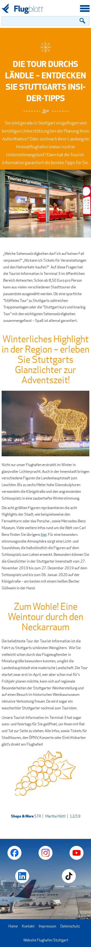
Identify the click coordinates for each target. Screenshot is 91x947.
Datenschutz (70, 926)
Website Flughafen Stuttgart (45, 940)
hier (44, 534)
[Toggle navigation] (84, 9)
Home (13, 926)
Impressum (47, 926)
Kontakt (28, 926)
